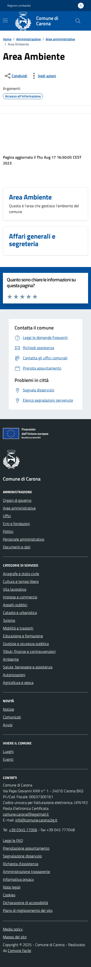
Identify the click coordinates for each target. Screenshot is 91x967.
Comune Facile (19, 950)
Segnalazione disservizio (22, 856)
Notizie (8, 709)
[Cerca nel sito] (78, 21)
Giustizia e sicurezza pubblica (26, 644)
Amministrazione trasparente (26, 871)
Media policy (13, 929)
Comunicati (12, 717)
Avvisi (7, 725)
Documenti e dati (16, 547)
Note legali (11, 887)
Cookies (9, 895)
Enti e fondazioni (16, 524)
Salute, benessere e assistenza (27, 667)
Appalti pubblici (15, 605)
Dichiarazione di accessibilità (25, 903)
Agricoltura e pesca (18, 682)
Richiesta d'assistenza (20, 864)
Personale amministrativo (23, 539)
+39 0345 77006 (23, 830)
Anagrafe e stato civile (21, 574)
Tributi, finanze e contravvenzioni (29, 651)
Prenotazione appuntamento (26, 848)
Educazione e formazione (23, 636)
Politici (8, 531)
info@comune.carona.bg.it (36, 820)
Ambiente (11, 659)
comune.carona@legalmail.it (26, 814)
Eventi (8, 759)
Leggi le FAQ (13, 840)
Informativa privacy (18, 879)
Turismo (9, 620)
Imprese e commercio (20, 597)
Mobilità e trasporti (18, 628)
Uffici (7, 516)
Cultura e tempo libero (21, 581)
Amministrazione (28, 39)
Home (7, 39)
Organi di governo (17, 500)
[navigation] (5, 20)
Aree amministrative (60, 39)
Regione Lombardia (19, 5)
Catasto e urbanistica (20, 612)
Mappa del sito (14, 937)
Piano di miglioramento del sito (27, 910)
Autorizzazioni (14, 675)
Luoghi (8, 751)
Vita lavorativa (14, 589)
